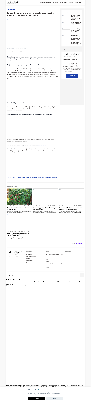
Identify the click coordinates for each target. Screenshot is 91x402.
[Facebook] (49, 52)
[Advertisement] (32, 90)
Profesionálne (11, 9)
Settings (54, 398)
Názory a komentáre (31, 256)
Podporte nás (72, 75)
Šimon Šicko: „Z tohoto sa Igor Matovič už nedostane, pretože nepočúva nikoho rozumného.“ (33, 177)
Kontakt (47, 261)
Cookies (47, 267)
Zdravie (28, 262)
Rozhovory (28, 258)
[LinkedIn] (55, 52)
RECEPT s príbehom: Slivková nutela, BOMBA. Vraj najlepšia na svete (76, 17)
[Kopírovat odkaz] (57, 52)
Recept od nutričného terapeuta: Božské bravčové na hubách (76, 24)
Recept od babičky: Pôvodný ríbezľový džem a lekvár (75, 30)
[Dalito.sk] (13, 2)
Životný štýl (29, 254)
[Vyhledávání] (83, 2)
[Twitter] (52, 52)
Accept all (37, 398)
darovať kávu (42, 145)
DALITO (9, 52)
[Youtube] (79, 49)
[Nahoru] (82, 275)
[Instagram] (81, 49)
